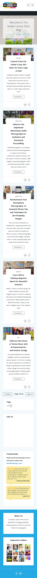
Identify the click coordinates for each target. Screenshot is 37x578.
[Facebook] (16, 573)
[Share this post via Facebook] (29, 104)
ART (18, 337)
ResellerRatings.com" (14, 463)
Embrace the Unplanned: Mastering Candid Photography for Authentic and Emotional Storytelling (18, 134)
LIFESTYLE (18, 121)
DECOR (18, 58)
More (15, 479)
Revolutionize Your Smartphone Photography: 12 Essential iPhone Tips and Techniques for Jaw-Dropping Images (18, 209)
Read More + (18, 97)
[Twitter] (20, 573)
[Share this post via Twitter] (25, 104)
